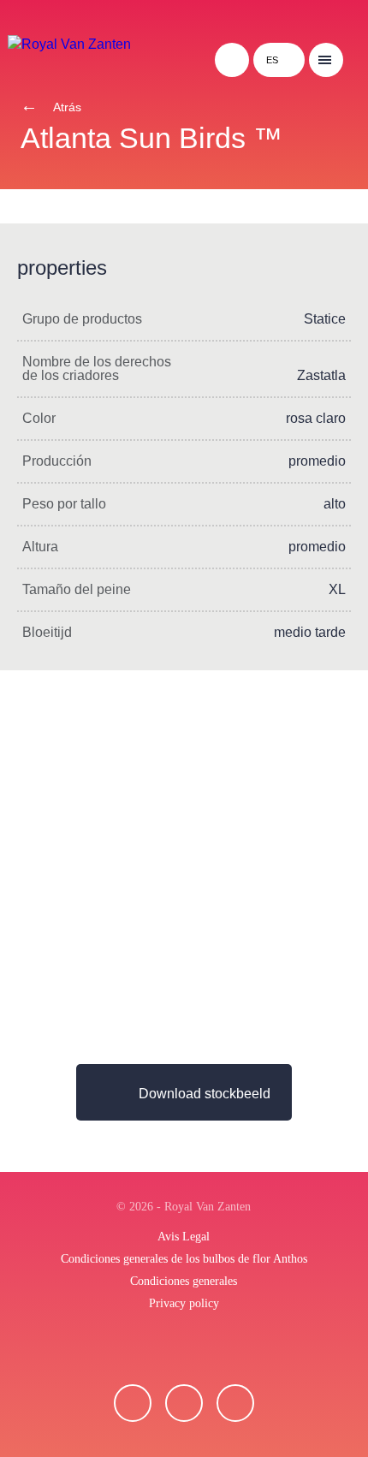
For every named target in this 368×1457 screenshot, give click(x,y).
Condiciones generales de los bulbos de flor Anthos (184, 1258)
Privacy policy (184, 1303)
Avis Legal (183, 1236)
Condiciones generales (183, 1281)
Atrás (65, 107)
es (272, 60)
